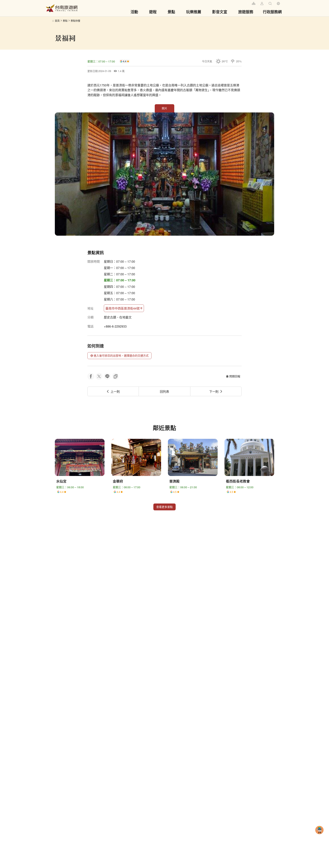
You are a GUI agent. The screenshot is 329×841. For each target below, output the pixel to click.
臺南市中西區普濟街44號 (122, 308)
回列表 (164, 391)
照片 (164, 108)
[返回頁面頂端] (319, 835)
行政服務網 (272, 11)
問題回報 (234, 376)
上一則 (115, 391)
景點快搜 (75, 20)
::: (248, 3)
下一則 (213, 391)
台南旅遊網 (62, 8)
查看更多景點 (164, 507)
